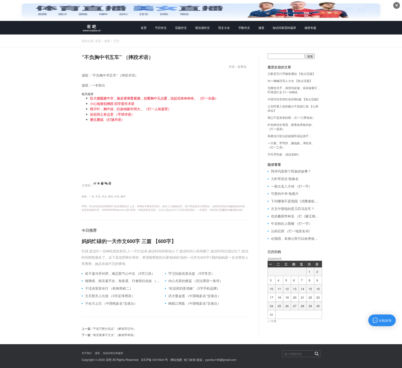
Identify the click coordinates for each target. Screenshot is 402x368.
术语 (116, 196)
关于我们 (87, 353)
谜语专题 (310, 28)
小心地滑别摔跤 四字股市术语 (112, 103)
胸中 (123, 196)
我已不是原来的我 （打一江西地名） (291, 117)
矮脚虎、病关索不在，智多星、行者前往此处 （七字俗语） (123, 281)
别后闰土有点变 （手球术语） (112, 114)
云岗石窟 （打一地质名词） (291, 231)
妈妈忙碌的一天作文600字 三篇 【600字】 (129, 241)
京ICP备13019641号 (154, 360)
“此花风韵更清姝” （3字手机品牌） (194, 288)
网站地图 (176, 360)
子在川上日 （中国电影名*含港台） (111, 303)
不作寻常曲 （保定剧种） (284, 154)
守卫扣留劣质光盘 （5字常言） (191, 273)
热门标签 (190, 360)
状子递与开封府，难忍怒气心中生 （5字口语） (120, 273)
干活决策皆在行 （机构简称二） (109, 288)
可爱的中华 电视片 (285, 193)
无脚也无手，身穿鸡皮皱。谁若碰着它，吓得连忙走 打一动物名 (294, 90)
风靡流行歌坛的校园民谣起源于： (290, 136)
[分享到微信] (106, 183)
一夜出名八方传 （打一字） (291, 186)
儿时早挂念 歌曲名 (285, 178)
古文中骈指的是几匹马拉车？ (292, 208)
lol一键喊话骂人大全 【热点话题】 (290, 81)
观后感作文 (202, 28)
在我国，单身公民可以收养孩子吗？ (296, 238)
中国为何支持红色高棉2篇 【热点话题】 (294, 99)
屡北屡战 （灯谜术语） (107, 119)
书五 (104, 196)
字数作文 (244, 28)
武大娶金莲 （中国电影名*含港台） (194, 296)
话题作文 (181, 28)
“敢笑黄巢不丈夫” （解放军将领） (114, 335)
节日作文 (161, 28)
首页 (144, 28)
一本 (91, 196)
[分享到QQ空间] (98, 183)
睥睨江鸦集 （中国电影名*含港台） (194, 303)
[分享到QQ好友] (102, 183)
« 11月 (272, 321)
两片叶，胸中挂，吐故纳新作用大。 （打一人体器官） (130, 108)
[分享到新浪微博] (94, 183)
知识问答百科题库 (284, 28)
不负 (97, 196)
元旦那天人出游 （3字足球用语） (110, 296)
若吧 (109, 360)
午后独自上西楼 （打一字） (291, 223)
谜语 (261, 28)
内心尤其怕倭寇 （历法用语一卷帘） (195, 281)
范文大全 (224, 28)
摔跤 (110, 196)
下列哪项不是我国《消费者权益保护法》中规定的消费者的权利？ (296, 201)
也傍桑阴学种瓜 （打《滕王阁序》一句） (296, 216)
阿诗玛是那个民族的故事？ (291, 171)
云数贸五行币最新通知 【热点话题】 (291, 74)
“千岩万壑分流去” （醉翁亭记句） (114, 328)
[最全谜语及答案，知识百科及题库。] (92, 27)
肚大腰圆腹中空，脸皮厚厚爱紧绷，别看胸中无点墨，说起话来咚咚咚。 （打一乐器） (154, 98)
